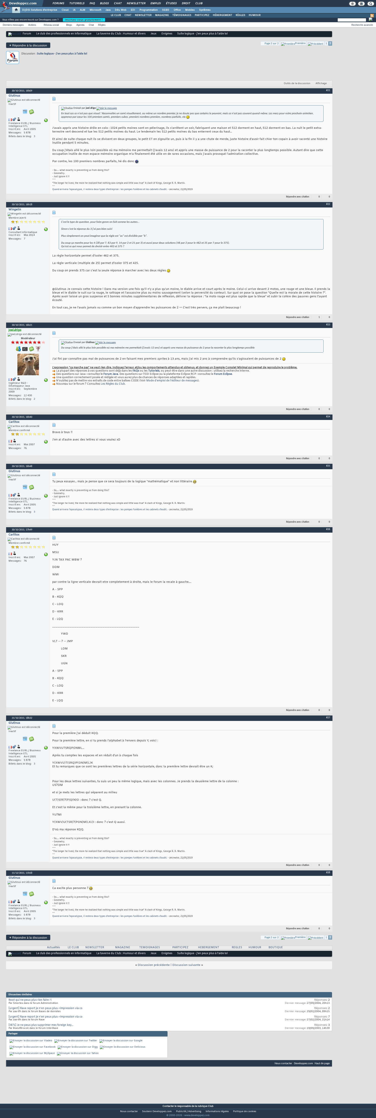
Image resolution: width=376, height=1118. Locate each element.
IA (74, 10)
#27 (328, 717)
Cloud (65, 10)
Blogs (104, 3)
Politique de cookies (244, 1111)
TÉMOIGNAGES (181, 15)
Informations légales (217, 1111)
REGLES (237, 947)
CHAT (127, 15)
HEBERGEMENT (208, 947)
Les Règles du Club (113, 384)
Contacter (168, 1106)
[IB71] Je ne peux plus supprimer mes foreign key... (40, 1025)
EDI (133, 10)
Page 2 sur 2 (272, 43)
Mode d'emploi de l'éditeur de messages (172, 380)
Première (300, 43)
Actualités (53, 947)
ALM (82, 10)
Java (108, 10)
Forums (58, 3)
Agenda (80, 25)
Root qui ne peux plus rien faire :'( (30, 1000)
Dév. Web (120, 10)
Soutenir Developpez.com (157, 1111)
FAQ (92, 3)
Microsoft (95, 10)
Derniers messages (13, 25)
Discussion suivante (186, 965)
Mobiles (190, 10)
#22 (328, 204)
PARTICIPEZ (202, 15)
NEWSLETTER (143, 15)
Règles (102, 25)
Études (171, 3)
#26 (328, 529)
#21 (328, 90)
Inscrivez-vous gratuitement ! (84, 20)
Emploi (155, 3)
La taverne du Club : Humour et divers (121, 34)
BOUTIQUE (276, 947)
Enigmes (166, 34)
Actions (32, 25)
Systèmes (205, 10)
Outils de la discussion (297, 83)
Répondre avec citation (297, 197)
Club (199, 3)
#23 (328, 324)
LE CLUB (116, 15)
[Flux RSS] (372, 15)
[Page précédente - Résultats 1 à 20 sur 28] (315, 43)
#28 (328, 872)
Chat (117, 3)
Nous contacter (283, 1063)
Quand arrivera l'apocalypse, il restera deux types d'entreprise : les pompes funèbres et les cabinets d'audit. (109, 189)
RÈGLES (240, 15)
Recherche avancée (362, 25)
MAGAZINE (162, 15)
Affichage (321, 83)
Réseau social (51, 25)
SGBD (165, 10)
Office (177, 10)
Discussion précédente (154, 965)
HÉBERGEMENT (222, 15)
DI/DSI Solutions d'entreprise (39, 10)
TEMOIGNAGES (149, 947)
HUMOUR (255, 15)
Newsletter (136, 3)
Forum (27, 34)
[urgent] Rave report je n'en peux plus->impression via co (45, 1008)
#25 (328, 466)
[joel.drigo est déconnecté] (28, 365)
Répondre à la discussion (28, 45)
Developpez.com (303, 1063)
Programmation (148, 10)
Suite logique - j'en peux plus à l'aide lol (62, 53)
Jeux (153, 34)
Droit (185, 3)
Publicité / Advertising (188, 1111)
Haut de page (322, 1063)
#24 (328, 416)
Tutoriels (77, 3)
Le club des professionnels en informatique (63, 34)
